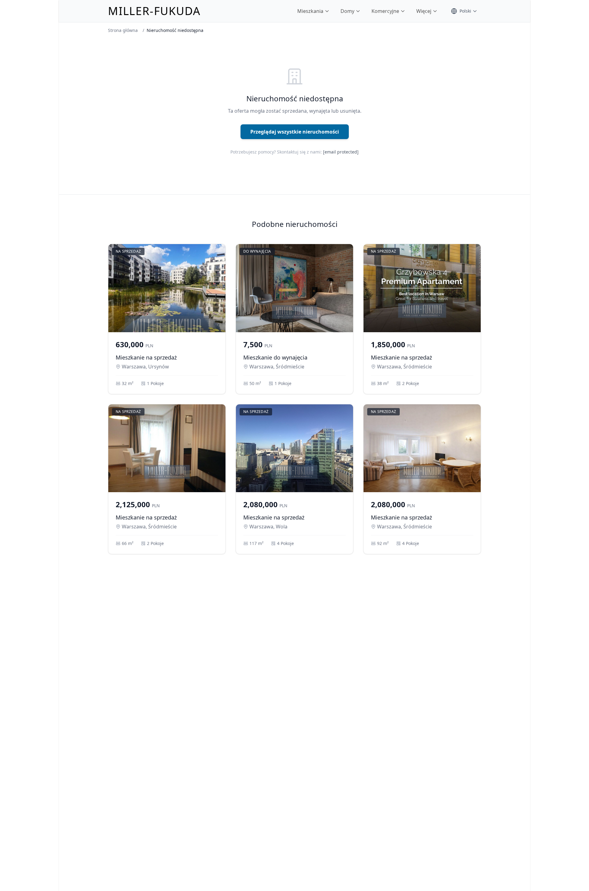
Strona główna (123, 30)
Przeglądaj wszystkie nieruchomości (294, 131)
